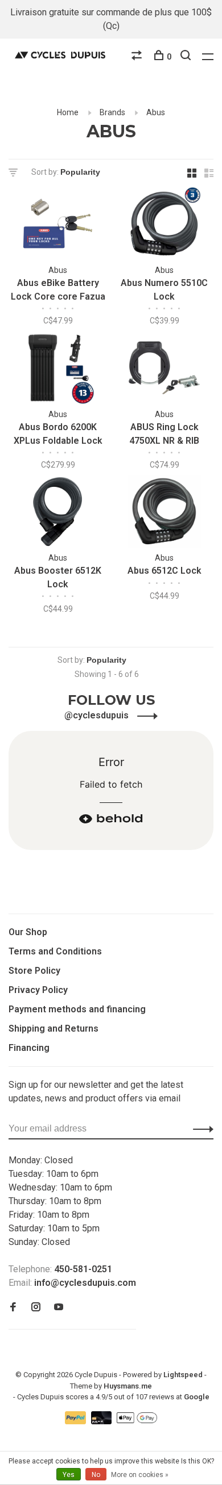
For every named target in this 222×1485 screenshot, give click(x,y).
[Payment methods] (76, 1421)
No (96, 1475)
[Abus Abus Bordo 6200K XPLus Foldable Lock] (58, 370)
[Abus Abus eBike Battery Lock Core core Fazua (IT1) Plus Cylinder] (58, 225)
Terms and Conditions (55, 951)
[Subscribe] (200, 1128)
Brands (112, 112)
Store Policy (34, 970)
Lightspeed (183, 1374)
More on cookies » (139, 1475)
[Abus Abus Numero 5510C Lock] (164, 225)
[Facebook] (13, 1307)
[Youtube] (58, 1307)
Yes (69, 1475)
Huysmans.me (128, 1386)
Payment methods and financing (77, 1009)
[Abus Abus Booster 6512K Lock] (58, 514)
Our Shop (28, 932)
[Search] (187, 56)
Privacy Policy (38, 990)
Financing (29, 1047)
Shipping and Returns (53, 1028)
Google (196, 1397)
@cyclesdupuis (97, 715)
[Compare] (138, 56)
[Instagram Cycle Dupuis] (35, 1307)
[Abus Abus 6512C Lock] (164, 514)
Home (68, 112)
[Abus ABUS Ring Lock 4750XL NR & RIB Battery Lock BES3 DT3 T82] (164, 370)
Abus (155, 112)
